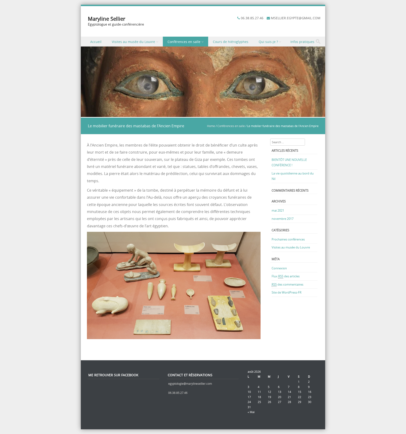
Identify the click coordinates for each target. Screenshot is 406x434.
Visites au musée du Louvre (133, 41)
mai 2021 (278, 210)
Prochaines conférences (288, 239)
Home (211, 126)
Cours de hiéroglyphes (230, 41)
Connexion (279, 268)
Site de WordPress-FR (286, 292)
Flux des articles (286, 276)
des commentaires (287, 284)
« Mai (251, 412)
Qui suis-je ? (268, 41)
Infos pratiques (302, 41)
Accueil (96, 41)
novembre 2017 (282, 219)
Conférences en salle (184, 41)
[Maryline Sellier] (203, 114)
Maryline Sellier (106, 18)
